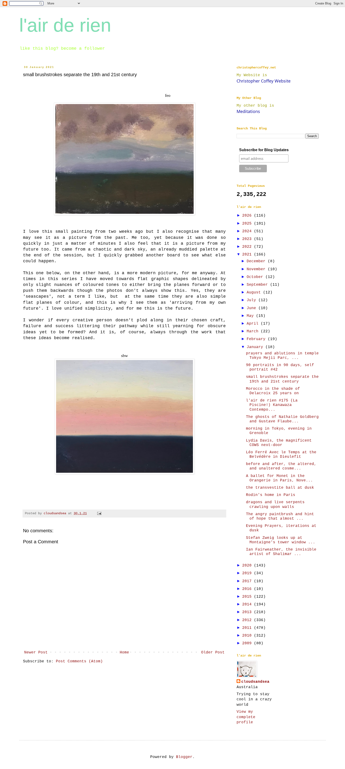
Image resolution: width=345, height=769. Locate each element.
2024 (248, 231)
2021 (248, 254)
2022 (248, 247)
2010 (248, 636)
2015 (248, 597)
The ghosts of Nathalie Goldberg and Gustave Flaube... (282, 419)
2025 (248, 223)
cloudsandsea (255, 682)
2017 (248, 581)
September (258, 285)
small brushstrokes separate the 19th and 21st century (282, 379)
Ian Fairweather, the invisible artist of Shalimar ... (281, 552)
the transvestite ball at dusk (280, 488)
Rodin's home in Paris (270, 495)
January (256, 347)
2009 (248, 643)
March (254, 331)
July (252, 300)
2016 (248, 589)
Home (124, 652)
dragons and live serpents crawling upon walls (275, 504)
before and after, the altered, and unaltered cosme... (281, 466)
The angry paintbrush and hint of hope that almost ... (280, 516)
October (256, 277)
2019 (248, 573)
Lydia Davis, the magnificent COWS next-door (279, 443)
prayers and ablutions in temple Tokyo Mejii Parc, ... (282, 355)
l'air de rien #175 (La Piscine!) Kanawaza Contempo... (272, 405)
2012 (248, 620)
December (257, 261)
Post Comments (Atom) (79, 661)
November (257, 269)
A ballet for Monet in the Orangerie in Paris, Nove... (279, 478)
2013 (248, 612)
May (251, 316)
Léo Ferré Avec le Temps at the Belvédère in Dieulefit (281, 454)
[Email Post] (99, 513)
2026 (248, 216)
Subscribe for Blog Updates (264, 150)
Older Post (213, 652)
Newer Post (36, 652)
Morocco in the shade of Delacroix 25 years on (273, 391)
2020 (248, 565)
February (257, 339)
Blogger (184, 757)
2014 (248, 604)
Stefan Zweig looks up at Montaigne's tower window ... (280, 540)
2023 (248, 239)
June (252, 308)
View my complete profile (246, 717)
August (255, 292)
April (254, 324)
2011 (248, 628)
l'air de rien (65, 25)
